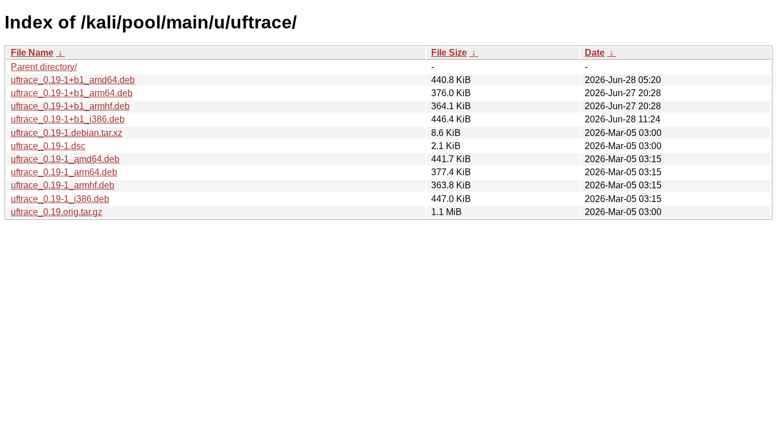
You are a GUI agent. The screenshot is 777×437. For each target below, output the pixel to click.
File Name (32, 52)
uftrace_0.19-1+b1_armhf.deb (70, 106)
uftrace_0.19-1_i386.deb (60, 199)
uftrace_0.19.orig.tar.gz (56, 212)
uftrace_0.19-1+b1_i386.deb (68, 119)
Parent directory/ (44, 67)
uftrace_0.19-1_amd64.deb (65, 159)
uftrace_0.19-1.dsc (48, 146)
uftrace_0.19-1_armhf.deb (62, 185)
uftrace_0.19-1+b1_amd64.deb (73, 80)
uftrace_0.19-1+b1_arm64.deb (72, 93)
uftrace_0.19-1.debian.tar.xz (66, 133)
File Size (449, 52)
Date (595, 52)
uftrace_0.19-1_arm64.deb (64, 172)
